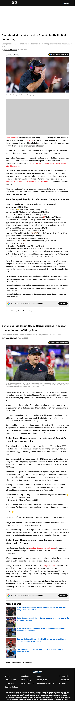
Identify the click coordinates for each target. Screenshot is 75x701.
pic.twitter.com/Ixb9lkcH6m (38, 212)
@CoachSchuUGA (41, 220)
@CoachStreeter (26, 254)
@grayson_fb (59, 225)
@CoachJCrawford (45, 233)
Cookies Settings (11, 687)
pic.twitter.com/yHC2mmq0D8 (32, 236)
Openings (25, 676)
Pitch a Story (26, 680)
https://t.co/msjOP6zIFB (33, 523)
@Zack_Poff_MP (33, 225)
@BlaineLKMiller (39, 254)
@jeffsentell (10, 222)
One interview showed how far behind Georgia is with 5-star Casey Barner (38, 276)
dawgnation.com (49, 566)
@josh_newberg (23, 228)
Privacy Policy (42, 680)
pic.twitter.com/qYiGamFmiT (57, 254)
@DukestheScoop (13, 236)
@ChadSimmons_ (47, 222)
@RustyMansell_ (22, 222)
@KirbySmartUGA (13, 220)
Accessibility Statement (46, 683)
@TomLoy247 (11, 225)
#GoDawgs (23, 212)
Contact (40, 676)
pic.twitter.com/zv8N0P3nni (53, 523)
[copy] (17, 54)
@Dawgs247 (22, 225)
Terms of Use (64, 680)
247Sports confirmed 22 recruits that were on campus (27, 182)
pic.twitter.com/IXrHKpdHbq (17, 207)
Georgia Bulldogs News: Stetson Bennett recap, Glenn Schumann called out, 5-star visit (36, 295)
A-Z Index (62, 683)
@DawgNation (54, 220)
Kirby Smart (29, 140)
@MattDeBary (34, 222)
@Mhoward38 (11, 228)
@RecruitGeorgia (47, 225)
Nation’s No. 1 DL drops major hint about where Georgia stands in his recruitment (35, 290)
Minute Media (14, 692)
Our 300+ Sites (64, 676)
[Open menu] (5, 3)
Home (8, 311)
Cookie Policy (10, 683)
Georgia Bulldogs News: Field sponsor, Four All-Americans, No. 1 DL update (38, 285)
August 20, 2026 (41, 420)
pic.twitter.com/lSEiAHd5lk (40, 228)
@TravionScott (50, 241)
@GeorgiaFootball (37, 204)
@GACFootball (50, 204)
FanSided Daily (11, 680)
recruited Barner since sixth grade (42, 548)
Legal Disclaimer (27, 683)
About (7, 676)
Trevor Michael (10, 50)
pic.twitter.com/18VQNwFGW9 (18, 497)
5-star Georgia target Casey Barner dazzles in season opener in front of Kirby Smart (36, 281)
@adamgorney (60, 222)
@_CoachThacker (13, 254)
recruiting (32, 153)
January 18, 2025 (41, 209)
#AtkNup (57, 217)
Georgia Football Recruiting (22, 311)
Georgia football (12, 138)
